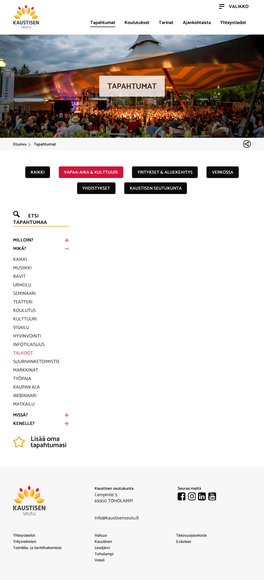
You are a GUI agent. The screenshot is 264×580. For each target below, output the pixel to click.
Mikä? (19, 249)
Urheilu (22, 285)
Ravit (19, 276)
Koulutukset (137, 23)
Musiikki (22, 268)
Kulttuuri (25, 319)
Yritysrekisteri (24, 542)
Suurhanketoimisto (36, 362)
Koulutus (24, 311)
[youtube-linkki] (213, 497)
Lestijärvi (102, 548)
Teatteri (22, 302)
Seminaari (24, 293)
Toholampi (104, 554)
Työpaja (22, 379)
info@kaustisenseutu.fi (117, 518)
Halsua (101, 536)
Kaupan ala (26, 387)
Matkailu (24, 404)
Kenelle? (24, 424)
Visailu (21, 328)
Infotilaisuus (29, 345)
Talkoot (23, 353)
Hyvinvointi (27, 336)
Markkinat (25, 370)
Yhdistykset (96, 188)
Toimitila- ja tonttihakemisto (37, 548)
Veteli (99, 560)
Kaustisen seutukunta (156, 188)
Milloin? (23, 240)
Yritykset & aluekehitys (165, 172)
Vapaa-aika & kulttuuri (91, 172)
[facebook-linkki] (183, 497)
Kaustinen (103, 542)
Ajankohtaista (197, 23)
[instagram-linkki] (193, 497)
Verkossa (222, 172)
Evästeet (183, 542)
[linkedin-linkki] (203, 497)
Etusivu (20, 144)
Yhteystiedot (233, 23)
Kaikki (38, 172)
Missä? (20, 415)
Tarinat (166, 23)
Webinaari (25, 396)
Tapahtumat (102, 23)
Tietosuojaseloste (191, 536)
